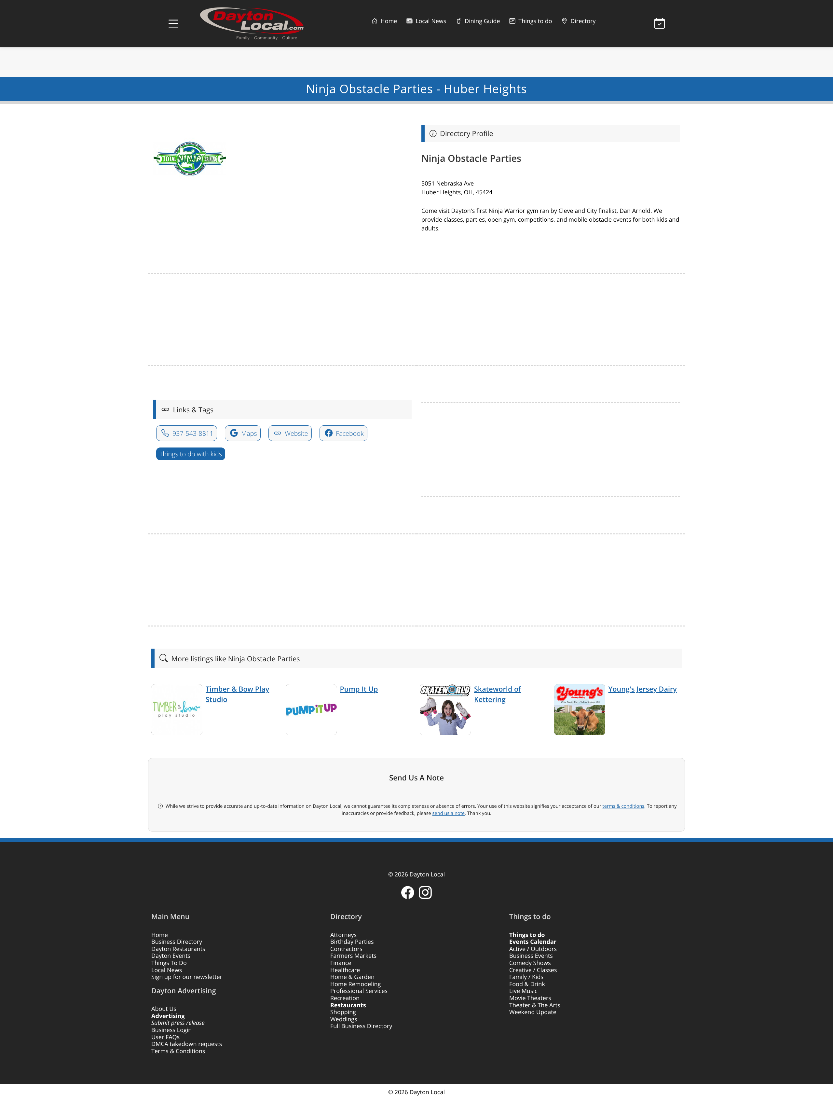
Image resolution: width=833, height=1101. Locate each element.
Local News (430, 21)
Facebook (348, 433)
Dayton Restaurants (178, 949)
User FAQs (165, 1037)
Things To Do (169, 963)
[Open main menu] (173, 23)
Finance (340, 963)
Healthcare (345, 970)
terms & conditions (623, 806)
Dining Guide (481, 21)
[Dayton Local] (262, 23)
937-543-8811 (192, 433)
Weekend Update (532, 1012)
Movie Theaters (530, 998)
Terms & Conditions (178, 1051)
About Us (163, 1009)
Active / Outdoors (533, 949)
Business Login (171, 1030)
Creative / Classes (533, 970)
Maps (248, 433)
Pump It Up (359, 689)
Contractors (346, 949)
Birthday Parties (352, 942)
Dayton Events (170, 956)
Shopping (343, 1012)
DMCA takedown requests (186, 1044)
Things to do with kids (190, 453)
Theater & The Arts (534, 1005)
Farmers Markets (353, 956)
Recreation (345, 998)
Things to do (534, 21)
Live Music (523, 991)
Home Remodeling (355, 984)
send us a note (448, 813)
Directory (582, 21)
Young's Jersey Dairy (642, 689)
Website (295, 433)
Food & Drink (527, 984)
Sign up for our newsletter (186, 977)
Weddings (343, 1019)
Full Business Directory (361, 1026)
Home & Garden (352, 977)
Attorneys (343, 935)
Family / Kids (526, 977)
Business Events (531, 956)
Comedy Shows (530, 963)
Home (388, 21)
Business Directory (176, 942)
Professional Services (359, 991)
